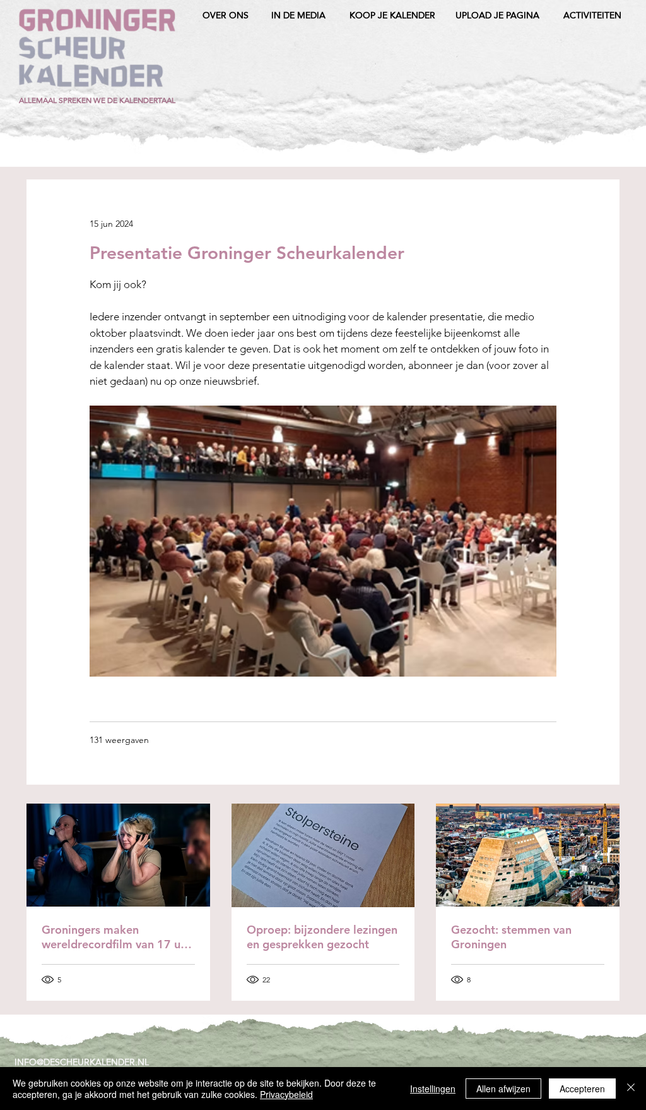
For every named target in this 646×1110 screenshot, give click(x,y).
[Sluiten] (630, 1088)
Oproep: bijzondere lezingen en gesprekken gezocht (322, 936)
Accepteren (582, 1088)
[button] (97, 100)
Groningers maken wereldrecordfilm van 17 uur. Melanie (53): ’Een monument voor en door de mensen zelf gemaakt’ (117, 936)
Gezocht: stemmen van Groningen (511, 936)
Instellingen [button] (432, 1088)
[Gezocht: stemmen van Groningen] (528, 855)
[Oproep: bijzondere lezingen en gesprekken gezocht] (323, 855)
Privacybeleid (286, 1094)
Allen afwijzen (503, 1088)
